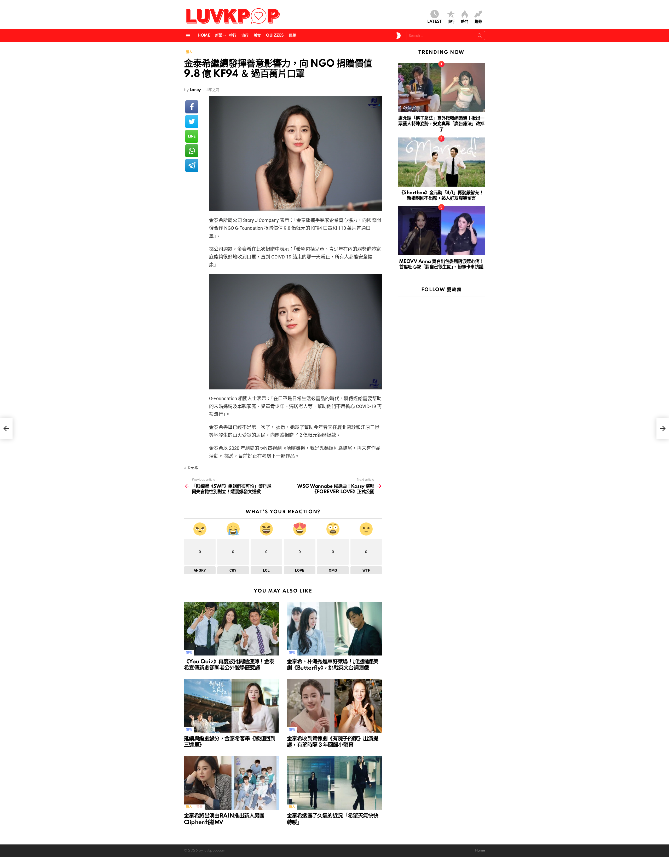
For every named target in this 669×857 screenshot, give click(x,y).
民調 (292, 35)
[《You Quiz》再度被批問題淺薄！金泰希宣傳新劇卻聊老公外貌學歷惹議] (231, 628)
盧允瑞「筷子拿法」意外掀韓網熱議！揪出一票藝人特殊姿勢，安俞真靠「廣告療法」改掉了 (441, 124)
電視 (189, 652)
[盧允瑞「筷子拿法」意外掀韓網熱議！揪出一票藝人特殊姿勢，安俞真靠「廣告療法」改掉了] (441, 87)
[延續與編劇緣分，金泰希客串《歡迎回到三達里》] (231, 706)
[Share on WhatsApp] (191, 150)
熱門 (464, 22)
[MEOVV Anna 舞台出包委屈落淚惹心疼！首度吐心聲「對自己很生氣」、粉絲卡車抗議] (441, 230)
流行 (451, 22)
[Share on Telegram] (191, 165)
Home (204, 35)
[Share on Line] (191, 136)
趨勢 (478, 22)
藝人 (189, 807)
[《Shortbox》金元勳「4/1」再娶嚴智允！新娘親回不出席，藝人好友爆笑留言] (441, 162)
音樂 (199, 807)
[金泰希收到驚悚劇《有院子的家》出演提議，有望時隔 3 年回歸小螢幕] (334, 706)
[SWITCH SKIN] (398, 35)
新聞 (218, 35)
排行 (232, 35)
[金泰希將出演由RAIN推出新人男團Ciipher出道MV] (231, 783)
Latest (434, 22)
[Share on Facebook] (191, 106)
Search (480, 36)
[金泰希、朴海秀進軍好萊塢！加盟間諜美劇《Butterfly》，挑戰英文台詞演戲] (334, 628)
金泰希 (192, 468)
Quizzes (275, 35)
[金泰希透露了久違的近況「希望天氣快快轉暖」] (334, 783)
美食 (257, 35)
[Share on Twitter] (191, 121)
